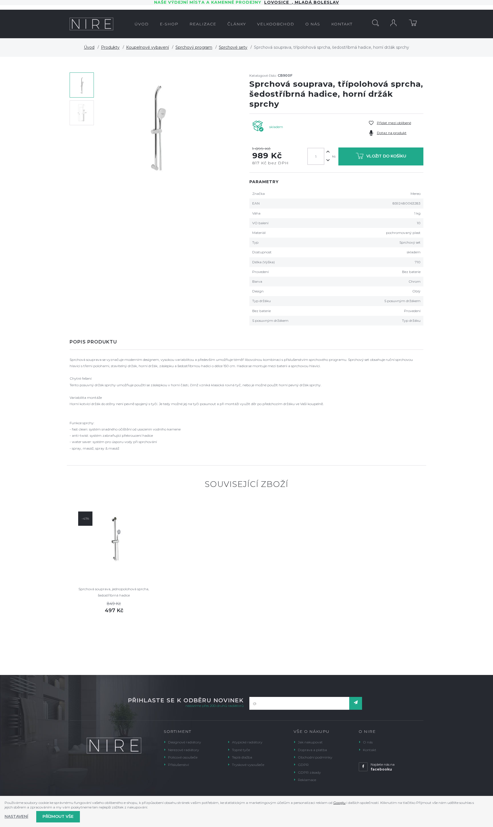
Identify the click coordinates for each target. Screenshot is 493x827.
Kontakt (369, 750)
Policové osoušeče (182, 757)
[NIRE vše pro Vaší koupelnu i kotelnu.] (91, 24)
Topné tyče (241, 750)
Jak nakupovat (310, 742)
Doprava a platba (312, 750)
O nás (368, 742)
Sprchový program (193, 47)
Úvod (89, 47)
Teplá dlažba (242, 757)
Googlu (339, 802)
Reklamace (307, 780)
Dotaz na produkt (392, 133)
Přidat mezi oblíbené (394, 123)
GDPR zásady (309, 772)
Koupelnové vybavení (147, 47)
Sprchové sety (233, 47)
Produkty (110, 47)
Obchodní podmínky (315, 757)
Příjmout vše (58, 816)
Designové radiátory (184, 742)
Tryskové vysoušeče (248, 765)
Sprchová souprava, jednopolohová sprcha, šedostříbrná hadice (113, 592)
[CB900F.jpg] (156, 126)
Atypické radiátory (247, 742)
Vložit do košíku (386, 156)
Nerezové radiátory (183, 750)
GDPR (303, 765)
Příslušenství (178, 765)
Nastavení (16, 816)
